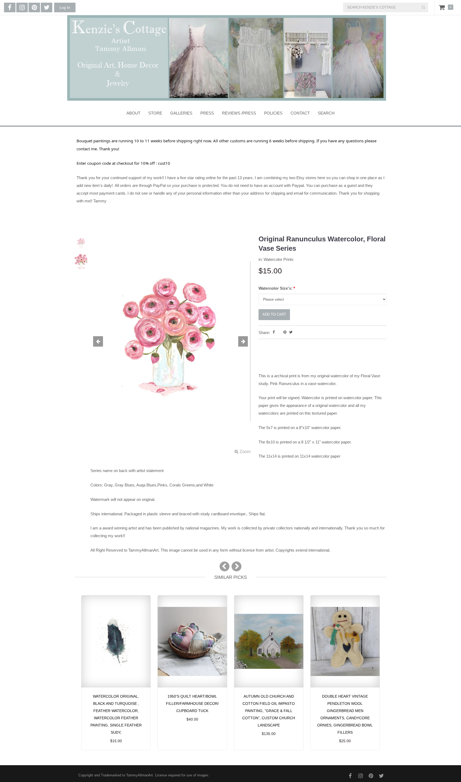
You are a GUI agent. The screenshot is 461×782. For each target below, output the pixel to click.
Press (207, 113)
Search (326, 113)
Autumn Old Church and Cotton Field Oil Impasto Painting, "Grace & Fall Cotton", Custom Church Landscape (268, 710)
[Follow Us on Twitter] (46, 7)
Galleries (181, 113)
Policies (273, 113)
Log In (64, 7)
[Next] (236, 566)
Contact (300, 113)
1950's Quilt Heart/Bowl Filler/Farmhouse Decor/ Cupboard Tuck (192, 703)
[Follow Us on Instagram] (22, 7)
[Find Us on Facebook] (9, 7)
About (133, 113)
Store (155, 113)
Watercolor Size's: (277, 288)
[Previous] (224, 566)
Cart (443, 7)
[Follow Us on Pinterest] (34, 7)
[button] (102, 341)
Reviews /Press (239, 113)
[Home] (226, 58)
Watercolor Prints (278, 259)
